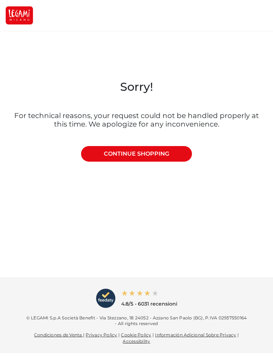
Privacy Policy (101, 334)
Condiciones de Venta (58, 334)
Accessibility (136, 341)
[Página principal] (19, 15)
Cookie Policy (136, 334)
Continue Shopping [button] (136, 153)
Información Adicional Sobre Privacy (195, 334)
